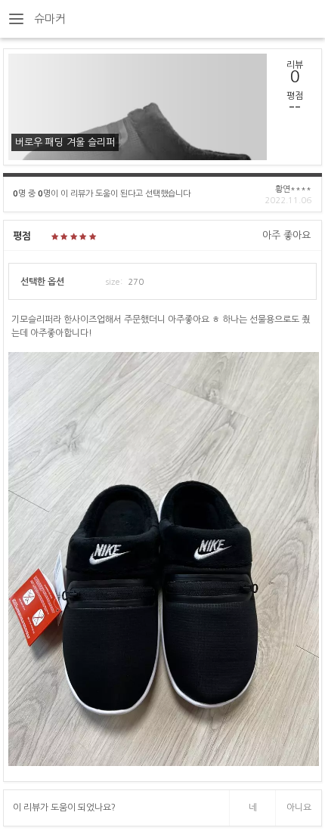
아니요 (298, 807)
